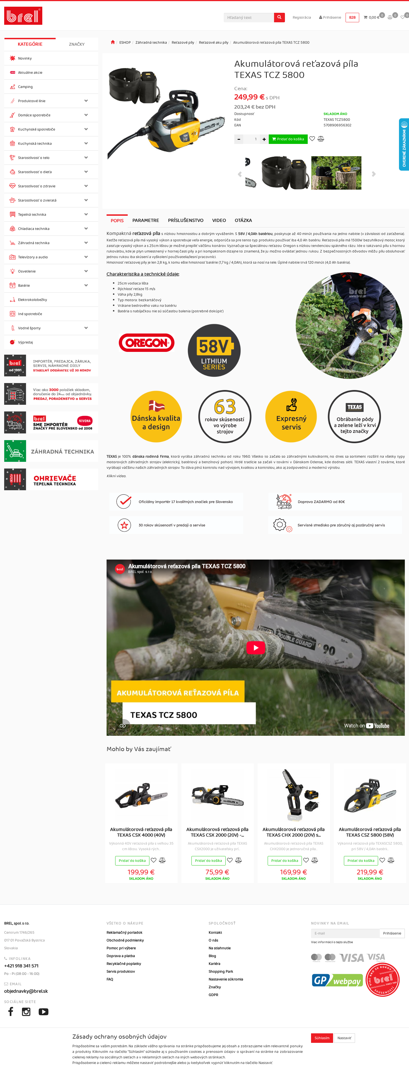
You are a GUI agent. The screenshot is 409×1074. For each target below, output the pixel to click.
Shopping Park (221, 971)
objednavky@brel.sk (26, 991)
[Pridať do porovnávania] (321, 139)
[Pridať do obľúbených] (312, 139)
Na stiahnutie (220, 948)
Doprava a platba (121, 956)
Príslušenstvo (185, 220)
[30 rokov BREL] (51, 365)
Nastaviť (344, 1038)
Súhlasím (322, 1038)
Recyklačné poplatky (124, 964)
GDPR (213, 995)
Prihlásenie (331, 17)
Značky (77, 44)
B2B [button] (352, 17)
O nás (213, 940)
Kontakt (215, 933)
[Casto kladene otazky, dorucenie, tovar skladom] (51, 394)
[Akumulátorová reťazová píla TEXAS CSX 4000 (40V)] (141, 795)
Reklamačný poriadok (124, 933)
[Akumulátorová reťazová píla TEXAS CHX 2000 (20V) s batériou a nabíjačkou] (293, 795)
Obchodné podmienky (125, 940)
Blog (212, 956)
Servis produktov (121, 971)
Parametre (145, 220)
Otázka (243, 220)
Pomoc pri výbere (121, 948)
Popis (117, 221)
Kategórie (30, 44)
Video (219, 220)
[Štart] (113, 43)
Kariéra (214, 964)
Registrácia (302, 17)
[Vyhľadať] (279, 17)
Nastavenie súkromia (226, 979)
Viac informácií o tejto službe (332, 942)
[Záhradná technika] (51, 451)
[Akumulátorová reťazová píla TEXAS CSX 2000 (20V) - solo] (217, 795)
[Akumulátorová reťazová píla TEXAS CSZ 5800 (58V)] (370, 795)
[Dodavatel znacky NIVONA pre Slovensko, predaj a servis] (51, 422)
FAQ (110, 979)
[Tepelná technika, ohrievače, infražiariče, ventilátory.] (51, 479)
